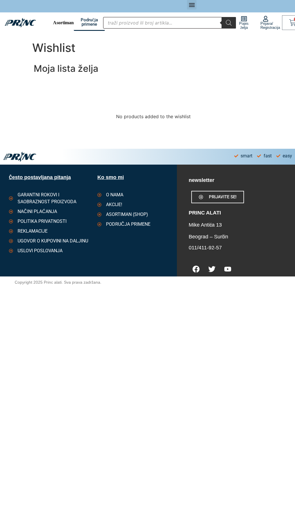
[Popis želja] (244, 19)
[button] (191, 5)
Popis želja (244, 25)
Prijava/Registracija (270, 25)
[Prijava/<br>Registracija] (265, 19)
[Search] (229, 23)
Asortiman (63, 22)
